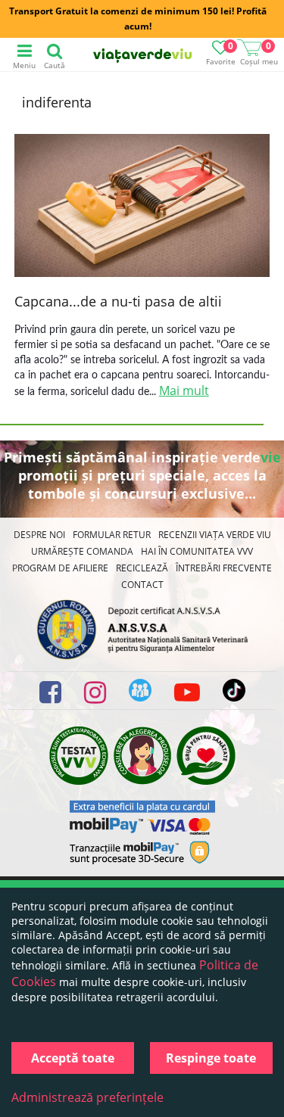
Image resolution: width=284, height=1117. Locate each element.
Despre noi (39, 534)
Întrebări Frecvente (224, 568)
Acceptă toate (72, 1058)
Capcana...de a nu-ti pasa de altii (118, 301)
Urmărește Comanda (82, 551)
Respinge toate (211, 1058)
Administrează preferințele (87, 1097)
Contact (142, 584)
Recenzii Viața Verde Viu (214, 534)
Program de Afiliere (60, 568)
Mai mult (184, 390)
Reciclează (142, 568)
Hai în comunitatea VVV (197, 551)
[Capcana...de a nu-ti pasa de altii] (142, 207)
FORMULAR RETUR (112, 534)
